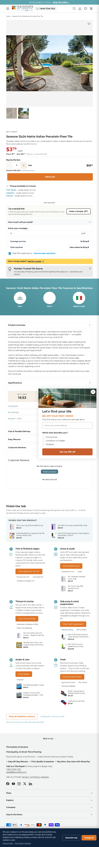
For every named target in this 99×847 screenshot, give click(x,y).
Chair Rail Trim (38, 577)
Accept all (89, 838)
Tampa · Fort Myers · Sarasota (35, 777)
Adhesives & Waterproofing (27, 624)
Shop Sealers (23, 674)
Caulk (79, 572)
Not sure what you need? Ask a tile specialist (25, 722)
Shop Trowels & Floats (72, 677)
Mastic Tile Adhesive (24, 628)
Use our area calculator (44, 253)
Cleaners (20, 680)
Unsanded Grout (67, 572)
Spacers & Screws (68, 682)
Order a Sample (78, 211)
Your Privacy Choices (23, 843)
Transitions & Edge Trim (25, 581)
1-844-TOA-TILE (13, 769)
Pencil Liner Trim (23, 577)
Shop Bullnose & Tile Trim (29, 571)
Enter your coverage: (18, 228)
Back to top (48, 738)
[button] (91, 8)
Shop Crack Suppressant (73, 624)
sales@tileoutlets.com (16, 772)
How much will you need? (20, 222)
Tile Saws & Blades (68, 686)
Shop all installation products (22, 716)
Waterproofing (67, 630)
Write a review (49, 471)
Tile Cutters (83, 682)
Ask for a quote (34, 261)
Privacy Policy (8, 843)
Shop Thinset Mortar (26, 618)
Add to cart (50, 177)
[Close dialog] (93, 392)
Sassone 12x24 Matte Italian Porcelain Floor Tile (27, 16)
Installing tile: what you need (52, 716)
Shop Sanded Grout (71, 566)
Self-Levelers (81, 630)
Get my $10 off (67, 451)
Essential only (71, 838)
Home (8, 16)
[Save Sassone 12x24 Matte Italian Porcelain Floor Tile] (89, 24)
